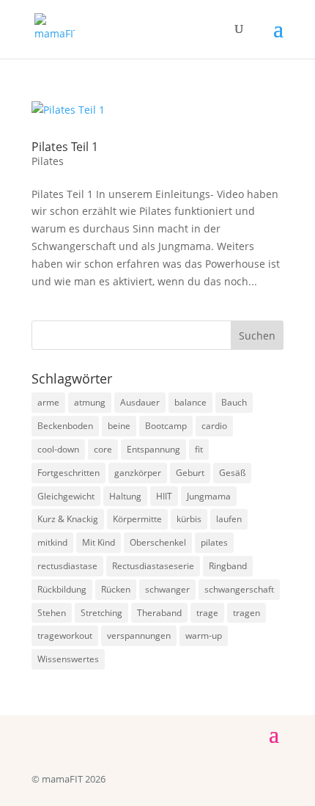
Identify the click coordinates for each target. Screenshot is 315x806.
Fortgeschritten (68, 472)
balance (190, 402)
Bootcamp (166, 426)
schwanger (167, 589)
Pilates (48, 161)
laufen (229, 519)
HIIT (164, 496)
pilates (214, 542)
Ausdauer (140, 402)
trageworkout (64, 635)
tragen (246, 613)
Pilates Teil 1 (65, 147)
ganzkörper (137, 472)
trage (207, 613)
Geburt (190, 472)
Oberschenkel (158, 542)
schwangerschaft (239, 589)
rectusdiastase (67, 566)
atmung (89, 402)
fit (199, 449)
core (103, 449)
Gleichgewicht (65, 496)
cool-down (58, 449)
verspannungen (139, 635)
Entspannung (153, 449)
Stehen (51, 613)
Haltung (125, 496)
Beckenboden (65, 426)
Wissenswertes (68, 659)
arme (48, 402)
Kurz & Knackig (67, 519)
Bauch (234, 402)
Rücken (115, 589)
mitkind (52, 542)
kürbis (189, 519)
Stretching (101, 613)
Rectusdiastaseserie (153, 566)
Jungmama (209, 496)
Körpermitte (137, 519)
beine (119, 426)
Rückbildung (61, 589)
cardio (214, 426)
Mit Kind (98, 542)
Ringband (228, 566)
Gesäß (232, 472)
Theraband (159, 613)
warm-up (203, 635)
